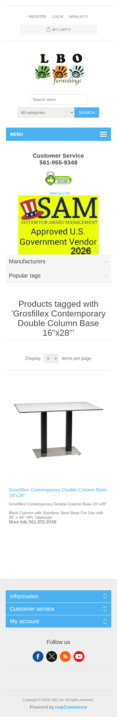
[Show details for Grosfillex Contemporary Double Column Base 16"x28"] (58, 429)
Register (37, 17)
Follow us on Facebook (38, 656)
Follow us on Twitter (51, 656)
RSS (65, 656)
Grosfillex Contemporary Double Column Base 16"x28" (58, 492)
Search (87, 112)
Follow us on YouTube (79, 656)
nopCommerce (71, 707)
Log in (57, 17)
